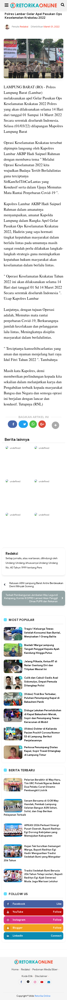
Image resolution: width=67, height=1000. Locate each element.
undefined (15, 448)
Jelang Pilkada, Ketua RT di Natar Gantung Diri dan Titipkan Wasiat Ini (40, 665)
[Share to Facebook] (12, 424)
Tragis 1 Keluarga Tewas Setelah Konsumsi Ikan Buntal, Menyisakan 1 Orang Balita (42, 632)
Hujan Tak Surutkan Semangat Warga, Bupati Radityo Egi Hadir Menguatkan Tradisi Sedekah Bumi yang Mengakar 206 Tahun (32, 853)
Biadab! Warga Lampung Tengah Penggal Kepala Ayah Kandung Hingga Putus (41, 649)
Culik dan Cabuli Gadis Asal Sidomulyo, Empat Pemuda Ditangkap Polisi (41, 681)
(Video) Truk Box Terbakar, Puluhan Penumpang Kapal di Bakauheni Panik (42, 698)
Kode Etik (27, 976)
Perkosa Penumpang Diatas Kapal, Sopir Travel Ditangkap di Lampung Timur (42, 751)
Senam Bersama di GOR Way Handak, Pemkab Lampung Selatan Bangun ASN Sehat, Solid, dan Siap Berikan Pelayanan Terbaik (31, 808)
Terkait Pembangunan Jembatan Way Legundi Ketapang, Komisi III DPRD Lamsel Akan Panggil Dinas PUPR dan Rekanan (31, 598)
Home (15, 969)
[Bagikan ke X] (23, 424)
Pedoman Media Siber (45, 969)
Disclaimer (41, 976)
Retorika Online (42, 995)
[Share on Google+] (42, 424)
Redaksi (12, 554)
